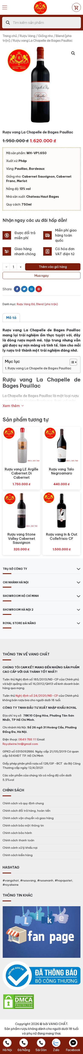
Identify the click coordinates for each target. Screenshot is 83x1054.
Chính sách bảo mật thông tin (23, 825)
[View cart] (76, 7)
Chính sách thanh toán (18, 840)
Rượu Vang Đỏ (26, 304)
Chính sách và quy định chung (23, 803)
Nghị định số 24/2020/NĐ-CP (37, 696)
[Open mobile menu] (4, 7)
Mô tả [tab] (11, 317)
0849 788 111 (27, 739)
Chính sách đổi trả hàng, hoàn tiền (26, 811)
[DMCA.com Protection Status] (18, 1001)
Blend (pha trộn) (47, 304)
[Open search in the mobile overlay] (41, 22)
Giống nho (45, 36)
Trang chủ (10, 36)
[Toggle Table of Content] (71, 362)
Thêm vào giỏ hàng (53, 267)
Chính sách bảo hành (17, 833)
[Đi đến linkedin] (31, 289)
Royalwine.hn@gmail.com (20, 744)
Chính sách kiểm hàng (18, 855)
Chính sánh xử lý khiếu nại (20, 848)
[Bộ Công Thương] (41, 975)
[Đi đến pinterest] (39, 289)
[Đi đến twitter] (24, 289)
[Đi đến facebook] (17, 289)
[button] (73, 53)
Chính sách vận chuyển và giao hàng (28, 818)
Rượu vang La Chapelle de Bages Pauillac (39, 368)
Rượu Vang (27, 36)
